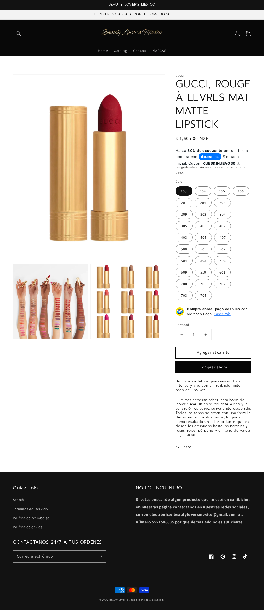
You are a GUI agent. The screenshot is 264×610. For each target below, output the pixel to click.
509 (184, 272)
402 (222, 226)
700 (184, 284)
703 (184, 295)
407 (223, 237)
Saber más (222, 313)
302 (203, 214)
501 (203, 249)
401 (203, 226)
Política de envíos (27, 527)
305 (184, 226)
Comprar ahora (213, 367)
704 (203, 295)
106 (241, 191)
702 (222, 284)
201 (184, 202)
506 (223, 260)
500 (184, 249)
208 (222, 202)
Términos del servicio (30, 509)
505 (203, 260)
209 (184, 214)
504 (184, 260)
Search (18, 499)
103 (184, 191)
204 (203, 202)
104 (203, 191)
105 (222, 191)
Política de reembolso (31, 518)
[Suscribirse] (100, 556)
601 (222, 272)
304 (223, 214)
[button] (18, 33)
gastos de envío (192, 167)
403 (184, 237)
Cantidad (182, 325)
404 (203, 237)
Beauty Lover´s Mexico (123, 599)
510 (203, 272)
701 (203, 284)
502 (222, 249)
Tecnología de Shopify (151, 599)
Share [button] (186, 446)
